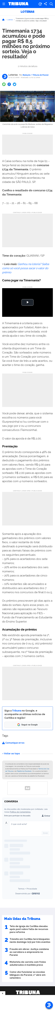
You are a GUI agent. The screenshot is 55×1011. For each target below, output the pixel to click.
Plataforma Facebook (24, 771)
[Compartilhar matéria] (45, 4)
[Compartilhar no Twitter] (14, 84)
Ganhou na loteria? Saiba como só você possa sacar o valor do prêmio (25, 268)
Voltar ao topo (12, 753)
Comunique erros (14, 743)
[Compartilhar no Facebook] (9, 84)
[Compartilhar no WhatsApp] (4, 84)
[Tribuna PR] (28, 992)
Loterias (27, 11)
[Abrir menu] (3, 4)
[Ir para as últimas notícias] (40, 4)
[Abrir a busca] (51, 4)
